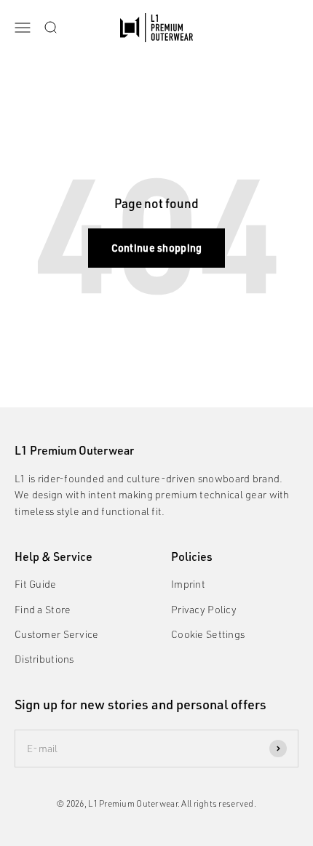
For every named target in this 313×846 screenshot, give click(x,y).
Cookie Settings (208, 634)
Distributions (44, 659)
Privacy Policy (204, 609)
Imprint (188, 584)
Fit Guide (36, 584)
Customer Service (56, 634)
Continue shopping (156, 248)
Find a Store (43, 609)
